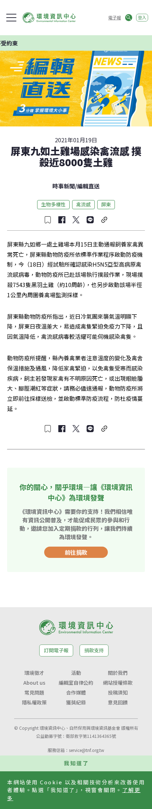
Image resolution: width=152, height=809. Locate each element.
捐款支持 (94, 650)
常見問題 (34, 692)
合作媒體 (76, 692)
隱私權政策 (34, 702)
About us (34, 682)
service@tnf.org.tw (86, 750)
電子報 (114, 17)
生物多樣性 (53, 204)
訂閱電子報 (56, 650)
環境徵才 (34, 672)
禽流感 (83, 204)
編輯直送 (88, 186)
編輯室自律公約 (76, 682)
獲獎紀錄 (76, 702)
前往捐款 (76, 552)
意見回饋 (118, 702)
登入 (142, 17)
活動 (76, 672)
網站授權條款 (118, 682)
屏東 (106, 204)
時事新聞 (63, 186)
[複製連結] (104, 219)
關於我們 (118, 672)
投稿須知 (118, 692)
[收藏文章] (47, 219)
